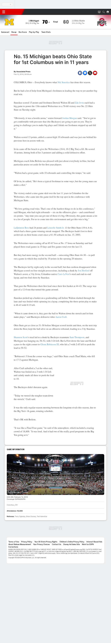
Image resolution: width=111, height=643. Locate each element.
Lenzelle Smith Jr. (55, 227)
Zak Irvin (79, 102)
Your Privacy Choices (41, 544)
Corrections (13, 547)
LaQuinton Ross (21, 227)
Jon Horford (83, 270)
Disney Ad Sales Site (71, 544)
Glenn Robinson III (49, 344)
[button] (103, 12)
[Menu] (3, 12)
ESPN (14, 12)
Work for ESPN (88, 544)
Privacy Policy (26, 542)
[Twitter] (90, 73)
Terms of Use (13, 542)
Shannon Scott (21, 337)
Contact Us (56, 544)
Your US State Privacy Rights (45, 542)
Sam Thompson (77, 337)
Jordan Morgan (69, 118)
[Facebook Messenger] (85, 73)
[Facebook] (80, 73)
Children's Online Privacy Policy (72, 542)
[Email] (95, 73)
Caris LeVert (64, 274)
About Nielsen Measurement (19, 544)
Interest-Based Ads (94, 542)
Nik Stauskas (64, 82)
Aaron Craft (61, 316)
